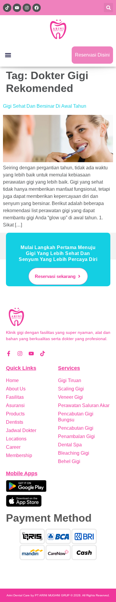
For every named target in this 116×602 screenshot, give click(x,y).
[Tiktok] (42, 353)
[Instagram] (20, 353)
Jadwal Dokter (21, 430)
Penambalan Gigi (76, 436)
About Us (16, 388)
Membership (19, 455)
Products (15, 413)
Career (13, 447)
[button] (108, 7)
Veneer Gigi (70, 397)
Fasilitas (15, 397)
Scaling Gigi (71, 388)
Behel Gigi (69, 461)
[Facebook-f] (8, 353)
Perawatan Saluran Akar (83, 405)
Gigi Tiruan (69, 380)
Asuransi (15, 405)
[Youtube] (31, 353)
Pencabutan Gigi (75, 428)
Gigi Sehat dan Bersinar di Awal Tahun (44, 106)
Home (12, 380)
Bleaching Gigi (73, 453)
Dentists (14, 422)
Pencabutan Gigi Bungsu (75, 416)
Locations (16, 438)
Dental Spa (70, 444)
